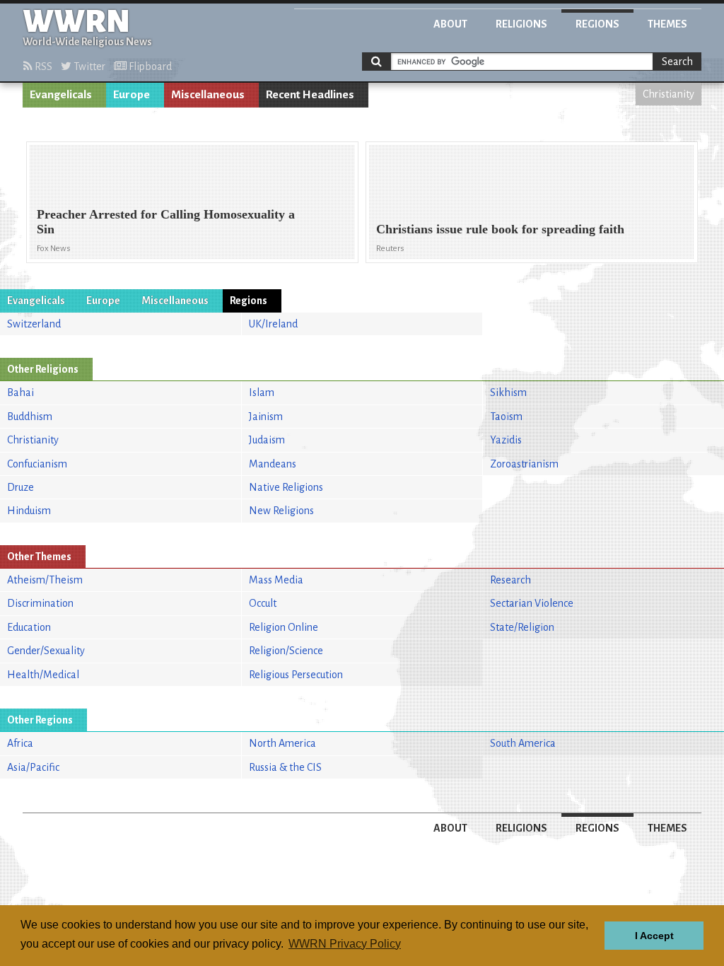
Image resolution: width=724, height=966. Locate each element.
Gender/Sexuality (46, 650)
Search (677, 61)
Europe (131, 94)
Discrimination (40, 603)
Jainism (266, 416)
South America (523, 743)
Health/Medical (43, 674)
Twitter (88, 66)
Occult (262, 603)
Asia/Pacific (33, 767)
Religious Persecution (296, 674)
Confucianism (37, 464)
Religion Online (283, 627)
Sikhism (508, 392)
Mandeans (272, 464)
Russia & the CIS (285, 767)
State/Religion (522, 627)
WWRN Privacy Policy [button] (344, 944)
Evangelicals (61, 94)
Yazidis (506, 440)
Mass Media (276, 580)
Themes (667, 24)
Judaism (267, 440)
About (450, 24)
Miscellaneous (208, 94)
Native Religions (286, 487)
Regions (597, 24)
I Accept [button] (654, 935)
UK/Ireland (273, 324)
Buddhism (29, 416)
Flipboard (149, 66)
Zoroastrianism (524, 464)
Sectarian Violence (531, 603)
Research (510, 580)
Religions (521, 24)
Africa (20, 743)
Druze (20, 487)
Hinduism (29, 510)
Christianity (668, 94)
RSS (42, 66)
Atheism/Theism (45, 580)
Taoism (506, 416)
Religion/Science (286, 650)
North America (282, 743)
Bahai (20, 392)
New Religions (281, 510)
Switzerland (34, 324)
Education (29, 627)
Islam (261, 392)
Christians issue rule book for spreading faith (500, 229)
